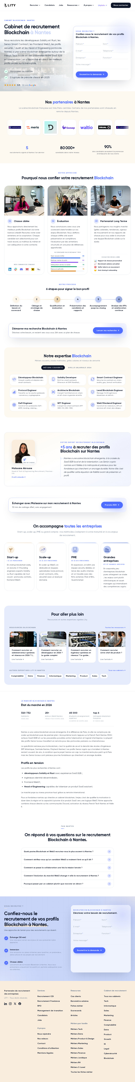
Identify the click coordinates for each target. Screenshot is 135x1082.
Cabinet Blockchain (14, 20)
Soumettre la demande (91, 74)
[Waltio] (75, 127)
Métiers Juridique (79, 1058)
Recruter (34, 5)
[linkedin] (5, 1003)
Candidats (50, 5)
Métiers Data (77, 1034)
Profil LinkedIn (19, 477)
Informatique (55, 676)
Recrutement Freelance (48, 1001)
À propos (88, 5)
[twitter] (15, 1003)
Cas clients (76, 996)
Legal (106, 1049)
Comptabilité (17, 676)
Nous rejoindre (44, 1034)
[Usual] (93, 127)
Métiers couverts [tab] (53, 368)
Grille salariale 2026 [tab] (79, 368)
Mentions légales (45, 1053)
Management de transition (50, 1011)
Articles (74, 1015)
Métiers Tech (77, 1029)
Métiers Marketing (79, 1043)
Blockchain (109, 1058)
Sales (94, 676)
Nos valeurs (42, 1039)
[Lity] (10, 5)
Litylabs (102, 5)
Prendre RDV (112, 505)
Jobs (61, 5)
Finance (41, 676)
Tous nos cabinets (117, 670)
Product (84, 676)
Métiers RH (76, 1062)
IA (105, 1044)
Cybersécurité (110, 1053)
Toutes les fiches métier (82, 1072)
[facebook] (19, 1003)
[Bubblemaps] (111, 127)
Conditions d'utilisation (48, 1048)
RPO (39, 1006)
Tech (104, 676)
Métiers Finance (78, 1053)
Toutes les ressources (115, 627)
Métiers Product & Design (82, 1039)
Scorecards (76, 1011)
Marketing (71, 676)
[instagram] (10, 1003)
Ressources (72, 5)
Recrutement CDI (45, 996)
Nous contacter (121, 5)
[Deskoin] (39, 127)
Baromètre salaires (79, 1001)
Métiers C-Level (78, 1067)
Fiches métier (77, 1006)
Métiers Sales (77, 1048)
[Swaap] (57, 127)
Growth (107, 1039)
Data (30, 676)
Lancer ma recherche (108, 330)
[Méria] (21, 127)
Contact (41, 1043)
